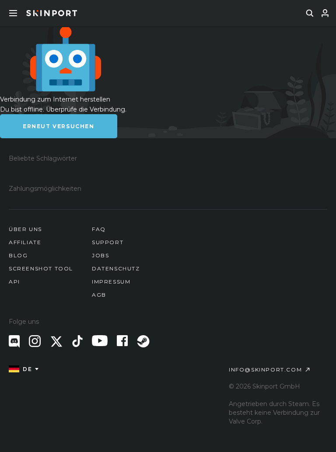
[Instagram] (35, 341)
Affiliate (25, 242)
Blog (18, 255)
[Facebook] (122, 340)
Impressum (111, 281)
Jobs (100, 255)
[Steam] (143, 341)
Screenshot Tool (41, 268)
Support (107, 242)
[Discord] (14, 341)
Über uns (25, 229)
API (14, 281)
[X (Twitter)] (56, 341)
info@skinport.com (265, 369)
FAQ (99, 229)
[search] (309, 13)
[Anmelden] (325, 13)
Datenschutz (116, 268)
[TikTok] (77, 341)
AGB (99, 294)
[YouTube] (100, 340)
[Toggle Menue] (13, 13)
